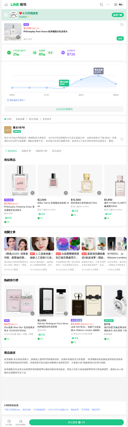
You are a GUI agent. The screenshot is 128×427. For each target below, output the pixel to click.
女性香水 (47, 119)
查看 (50, 52)
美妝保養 (20, 119)
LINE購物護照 (39, 409)
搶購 (120, 38)
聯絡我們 (96, 409)
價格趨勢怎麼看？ (18, 100)
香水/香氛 (33, 119)
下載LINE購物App (12, 409)
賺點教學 (75, 409)
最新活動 (27, 409)
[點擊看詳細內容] (20, 180)
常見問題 (85, 409)
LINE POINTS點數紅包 (58, 409)
